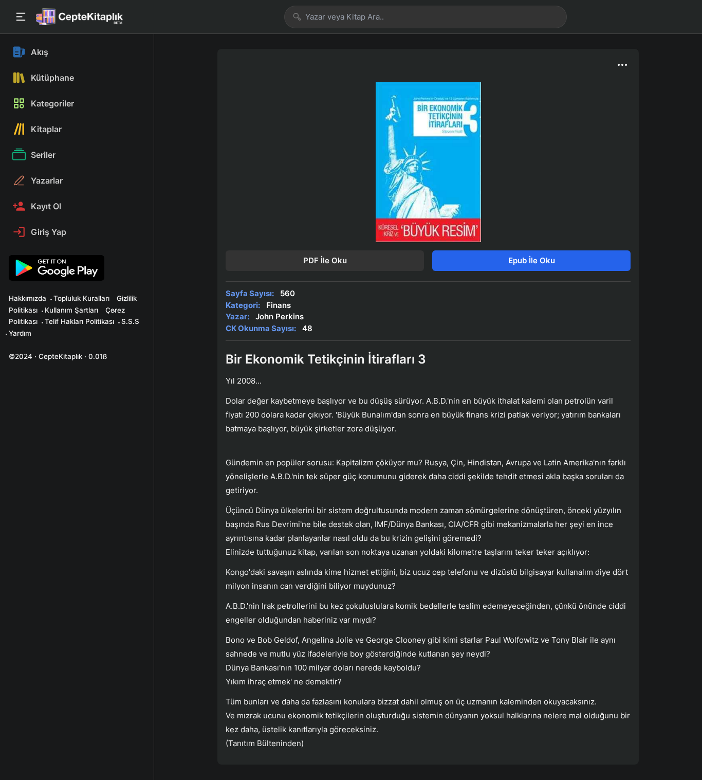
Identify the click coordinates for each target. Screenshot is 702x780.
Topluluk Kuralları (81, 298)
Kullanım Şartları (71, 310)
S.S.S (130, 321)
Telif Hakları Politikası (79, 321)
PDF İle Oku (325, 260)
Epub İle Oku (531, 260)
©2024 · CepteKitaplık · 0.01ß (58, 356)
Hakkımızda (27, 298)
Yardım (20, 333)
